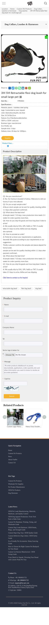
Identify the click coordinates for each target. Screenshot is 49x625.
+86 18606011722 (23, 580)
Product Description (8, 143)
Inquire (7, 138)
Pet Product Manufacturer (16, 487)
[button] (3, 4)
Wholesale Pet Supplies (15, 484)
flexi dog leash (26, 288)
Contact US (12, 463)
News (10, 456)
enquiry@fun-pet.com (22, 583)
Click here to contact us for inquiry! (15, 278)
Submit (11, 396)
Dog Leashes (23, 11)
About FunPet (12, 459)
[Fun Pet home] (24, 3)
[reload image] (11, 388)
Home (12, 9)
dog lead (38, 288)
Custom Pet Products (24, 9)
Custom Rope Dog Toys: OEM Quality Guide (23, 533)
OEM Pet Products (14, 490)
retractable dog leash (10, 288)
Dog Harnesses (13, 493)
